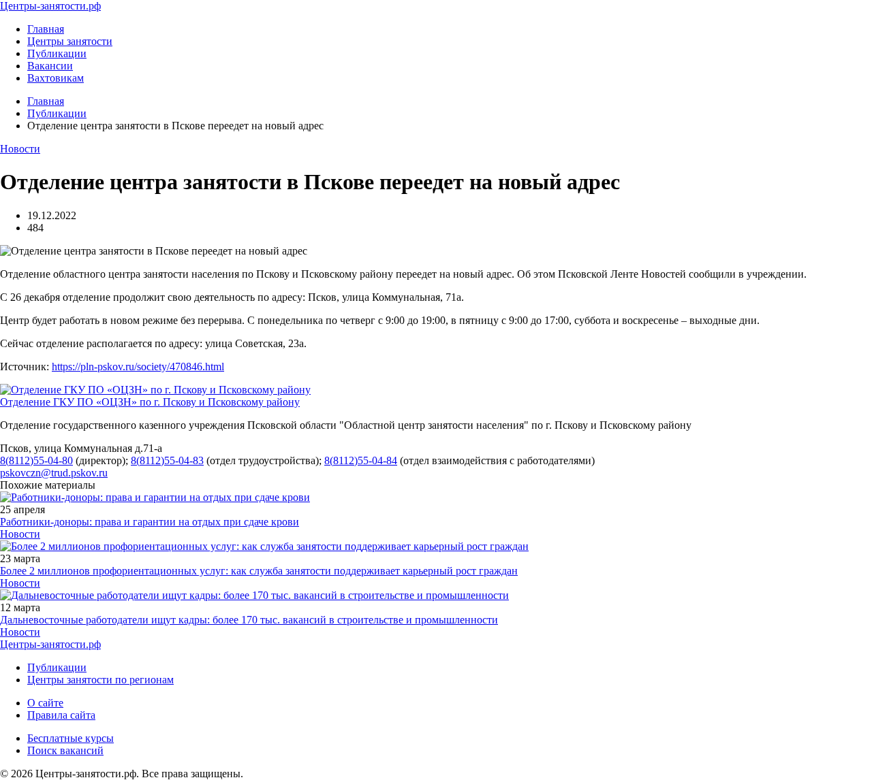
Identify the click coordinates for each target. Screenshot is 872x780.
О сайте (45, 703)
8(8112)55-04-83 (167, 460)
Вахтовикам (55, 78)
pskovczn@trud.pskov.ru (54, 472)
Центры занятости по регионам (100, 679)
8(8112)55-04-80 (36, 460)
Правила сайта (61, 715)
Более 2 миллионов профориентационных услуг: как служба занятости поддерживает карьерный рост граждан (259, 570)
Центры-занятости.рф (50, 6)
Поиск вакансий (65, 750)
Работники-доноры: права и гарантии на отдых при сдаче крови (149, 521)
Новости (20, 149)
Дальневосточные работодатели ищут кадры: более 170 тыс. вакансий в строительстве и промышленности (249, 619)
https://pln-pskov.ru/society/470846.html (138, 366)
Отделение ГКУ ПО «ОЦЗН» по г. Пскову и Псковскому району (150, 402)
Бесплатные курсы (70, 738)
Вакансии (50, 65)
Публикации (57, 53)
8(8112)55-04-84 (360, 460)
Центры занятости (69, 41)
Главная (45, 29)
